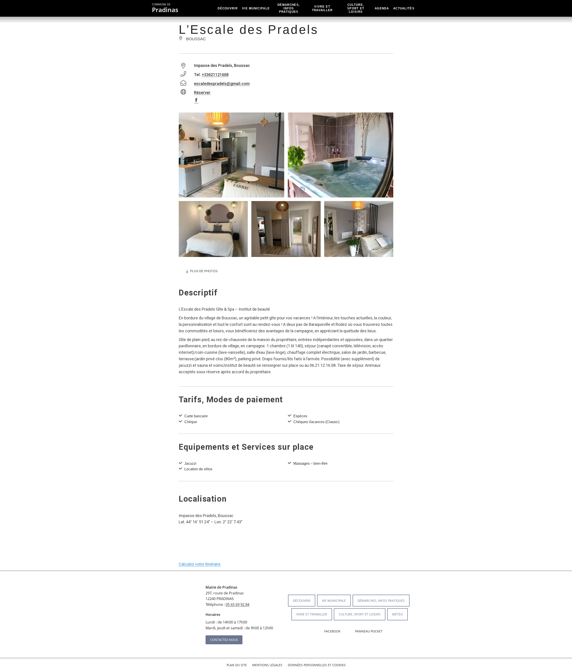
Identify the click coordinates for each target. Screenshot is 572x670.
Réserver (202, 92)
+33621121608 (215, 74)
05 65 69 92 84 (237, 604)
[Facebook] (198, 101)
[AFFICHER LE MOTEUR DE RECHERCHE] (420, 8)
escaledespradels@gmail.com (222, 83)
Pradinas (165, 8)
